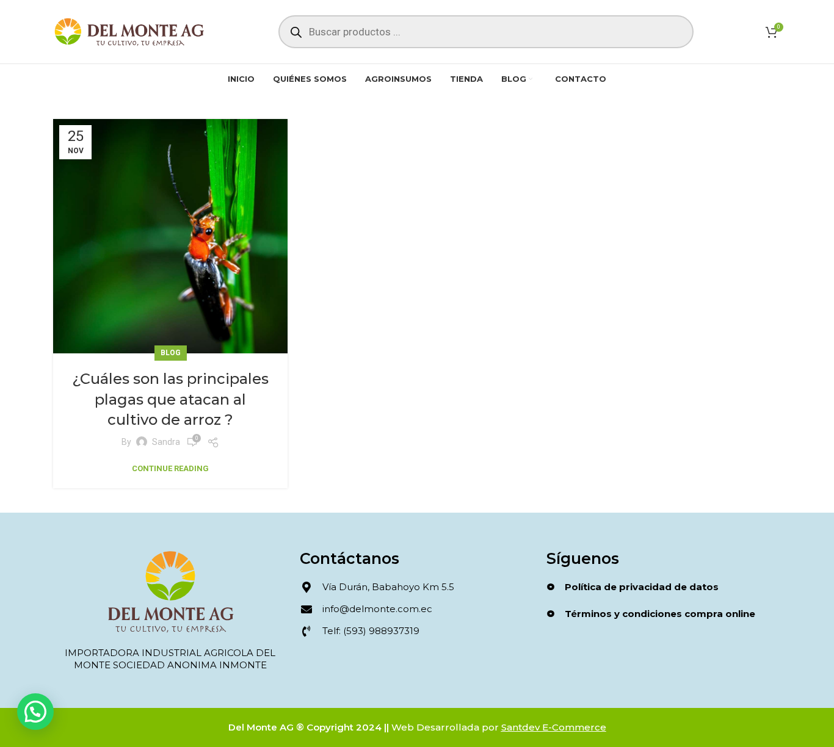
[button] (35, 711)
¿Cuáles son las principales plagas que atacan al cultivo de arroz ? (170, 399)
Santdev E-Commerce (553, 727)
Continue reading (170, 468)
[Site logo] (129, 31)
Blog (171, 352)
